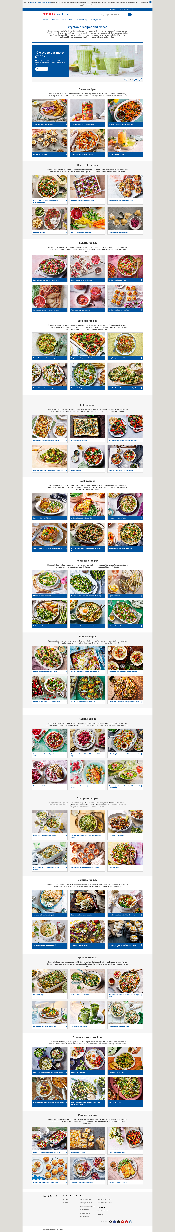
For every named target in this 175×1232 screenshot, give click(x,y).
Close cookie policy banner (150, 2)
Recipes (46, 20)
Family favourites (85, 1199)
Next (135, 79)
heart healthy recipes (106, 37)
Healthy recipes (96, 20)
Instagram (130, 1221)
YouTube (122, 1221)
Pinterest (126, 1221)
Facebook (114, 1221)
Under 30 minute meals (87, 1206)
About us (65, 1202)
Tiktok (110, 1221)
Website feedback (103, 1211)
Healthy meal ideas (86, 1202)
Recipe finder (67, 1199)
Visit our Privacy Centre (105, 1202)
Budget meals (84, 1209)
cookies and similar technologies (40, 2)
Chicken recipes (85, 1213)
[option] (87, 63)
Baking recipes (84, 1216)
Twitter (118, 1221)
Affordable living (81, 20)
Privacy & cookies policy (105, 1199)
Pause (140, 79)
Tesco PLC (101, 1214)
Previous (126, 79)
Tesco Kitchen (67, 20)
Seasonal (55, 20)
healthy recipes (89, 37)
